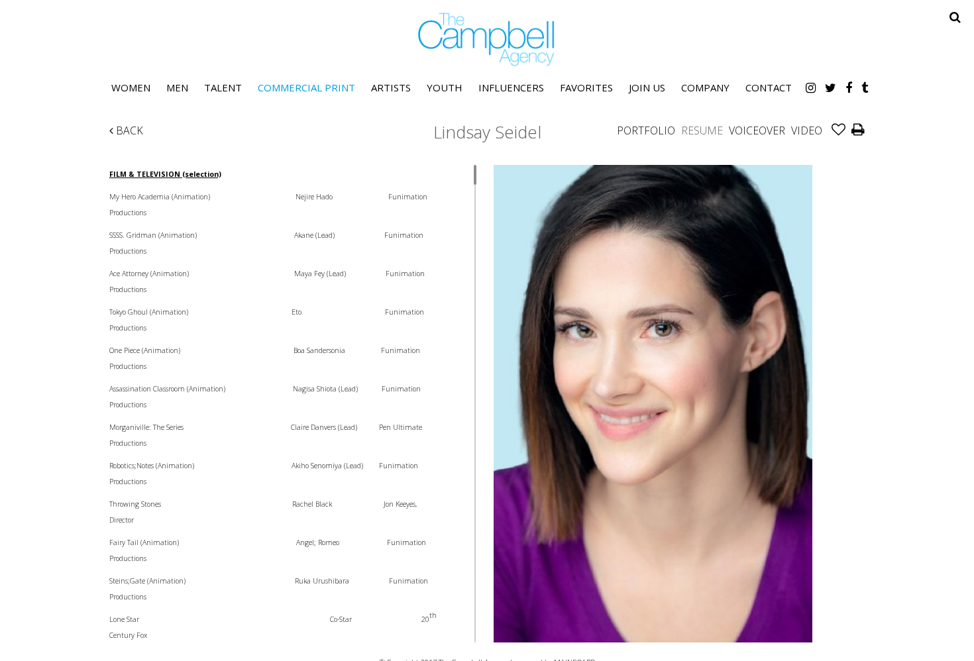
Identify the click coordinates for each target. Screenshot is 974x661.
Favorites (586, 87)
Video (806, 130)
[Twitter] (830, 87)
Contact (768, 87)
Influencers (511, 87)
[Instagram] (811, 87)
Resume (702, 130)
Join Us (647, 87)
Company (705, 87)
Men (177, 87)
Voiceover (757, 130)
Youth (444, 87)
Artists (391, 87)
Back (128, 130)
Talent (223, 87)
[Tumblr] (864, 87)
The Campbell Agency (487, 39)
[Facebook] (848, 87)
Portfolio (646, 130)
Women (130, 87)
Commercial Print (306, 87)
